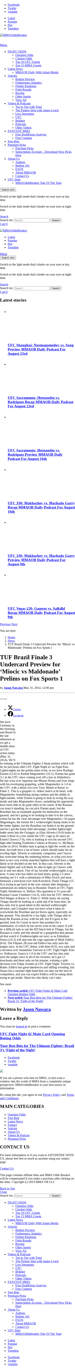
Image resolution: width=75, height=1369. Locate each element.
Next (14, 624)
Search (56, 220)
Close (3, 1192)
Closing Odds (23, 58)
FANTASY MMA (19, 131)
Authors (20, 162)
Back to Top (7, 1188)
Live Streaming (24, 113)
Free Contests (23, 138)
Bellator (20, 120)
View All (20, 100)
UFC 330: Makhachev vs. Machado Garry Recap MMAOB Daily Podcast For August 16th (41, 507)
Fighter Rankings (25, 86)
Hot (10, 25)
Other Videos (23, 127)
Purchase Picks (24, 148)
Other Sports (23, 96)
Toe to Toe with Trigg (28, 106)
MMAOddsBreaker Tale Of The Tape (38, 182)
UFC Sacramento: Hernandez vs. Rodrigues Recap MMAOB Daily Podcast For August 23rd (40, 402)
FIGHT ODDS (17, 51)
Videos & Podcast (18, 1135)
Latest (11, 18)
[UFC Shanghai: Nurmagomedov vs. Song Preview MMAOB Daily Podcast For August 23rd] (41, 323)
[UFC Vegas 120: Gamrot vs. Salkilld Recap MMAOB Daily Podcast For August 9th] (41, 586)
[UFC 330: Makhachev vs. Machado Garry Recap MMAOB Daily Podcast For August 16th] (41, 481)
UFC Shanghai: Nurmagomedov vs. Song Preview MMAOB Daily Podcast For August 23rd (41, 349)
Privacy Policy (52, 1094)
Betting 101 (22, 165)
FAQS (19, 169)
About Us (14, 158)
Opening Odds (24, 55)
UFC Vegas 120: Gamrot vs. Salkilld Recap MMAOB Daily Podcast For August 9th (41, 612)
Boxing (19, 93)
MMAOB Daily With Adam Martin (36, 72)
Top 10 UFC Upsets (27, 62)
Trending (13, 28)
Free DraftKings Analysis (30, 134)
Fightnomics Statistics (28, 82)
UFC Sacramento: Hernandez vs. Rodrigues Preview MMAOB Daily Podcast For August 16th (35, 454)
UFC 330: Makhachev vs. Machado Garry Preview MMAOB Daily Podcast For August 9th (41, 560)
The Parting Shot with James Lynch (37, 110)
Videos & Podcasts (19, 103)
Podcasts (20, 124)
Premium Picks (17, 144)
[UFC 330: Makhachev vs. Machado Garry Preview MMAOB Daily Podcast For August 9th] (41, 533)
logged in (21, 1026)
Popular (12, 21)
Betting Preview (25, 79)
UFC (18, 117)
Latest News (15, 68)
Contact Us (22, 176)
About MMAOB (25, 172)
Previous (5, 624)
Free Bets (13, 141)
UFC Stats (14, 179)
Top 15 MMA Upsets (28, 65)
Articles (12, 75)
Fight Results (23, 89)
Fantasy (12, 1125)
